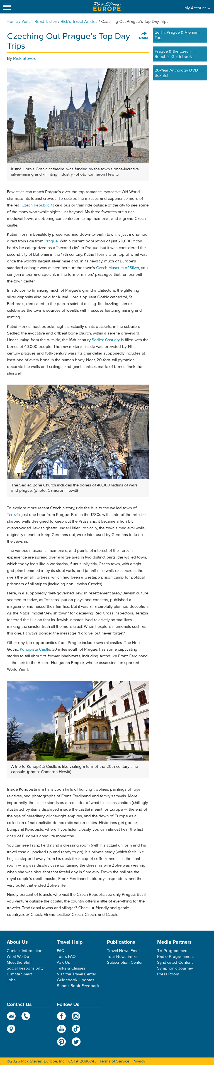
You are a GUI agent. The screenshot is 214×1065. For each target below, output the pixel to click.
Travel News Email (123, 950)
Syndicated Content (175, 962)
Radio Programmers (175, 956)
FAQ (60, 950)
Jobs (11, 980)
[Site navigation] (7, 6)
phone (26, 1016)
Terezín (13, 514)
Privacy (138, 1061)
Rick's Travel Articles (79, 21)
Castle (44, 649)
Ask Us (63, 962)
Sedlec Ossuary (106, 340)
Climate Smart (19, 974)
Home (12, 21)
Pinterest (61, 1041)
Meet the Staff (19, 962)
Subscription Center (125, 962)
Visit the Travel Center (76, 974)
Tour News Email (122, 956)
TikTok (76, 1028)
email (11, 1016)
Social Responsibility (25, 968)
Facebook (61, 1016)
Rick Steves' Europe (107, 6)
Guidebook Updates (75, 980)
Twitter (76, 1041)
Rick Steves (24, 58)
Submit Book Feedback (78, 985)
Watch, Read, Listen (39, 21)
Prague (51, 241)
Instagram (76, 1016)
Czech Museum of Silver (117, 267)
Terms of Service (114, 1061)
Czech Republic (35, 205)
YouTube (61, 1028)
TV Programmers (172, 950)
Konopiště (29, 649)
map (11, 1028)
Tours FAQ (66, 956)
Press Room (168, 974)
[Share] (144, 35)
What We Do (18, 956)
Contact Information (24, 950)
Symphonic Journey (175, 968)
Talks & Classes (71, 968)
